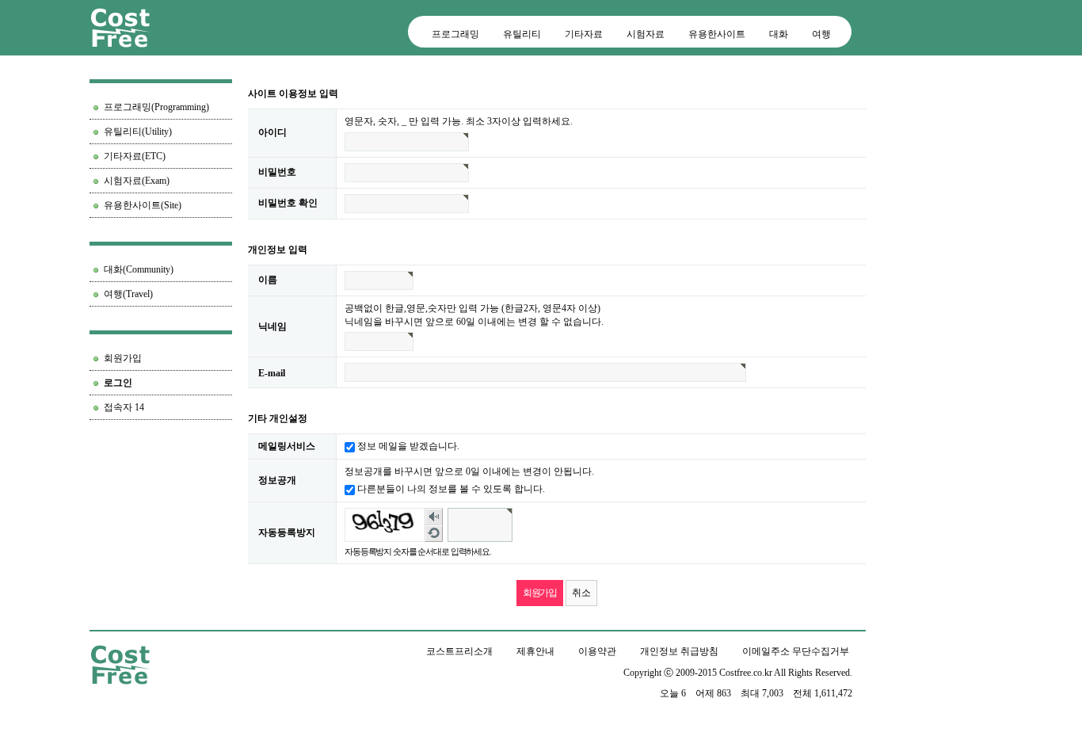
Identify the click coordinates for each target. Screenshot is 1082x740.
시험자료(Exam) (137, 180)
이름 (267, 279)
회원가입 (123, 358)
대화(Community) (138, 269)
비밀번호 (277, 171)
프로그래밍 (455, 34)
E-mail (271, 372)
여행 (821, 34)
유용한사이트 (716, 34)
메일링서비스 (286, 446)
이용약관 (597, 651)
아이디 (272, 132)
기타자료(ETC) (135, 156)
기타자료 (584, 34)
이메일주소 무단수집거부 (795, 651)
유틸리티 (522, 34)
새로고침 (434, 533)
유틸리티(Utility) (138, 131)
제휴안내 (535, 651)
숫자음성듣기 (434, 517)
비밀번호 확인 (288, 202)
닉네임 (272, 326)
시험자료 (646, 34)
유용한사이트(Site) (142, 205)
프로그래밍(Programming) (156, 107)
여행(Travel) (128, 293)
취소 (581, 592)
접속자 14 (124, 407)
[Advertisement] (161, 503)
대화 (778, 34)
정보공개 (277, 480)
